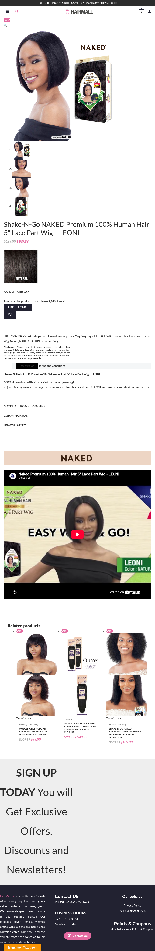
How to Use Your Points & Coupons (132, 929)
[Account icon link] (149, 11)
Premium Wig (50, 341)
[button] (17, 11)
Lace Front (136, 336)
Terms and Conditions (132, 910)
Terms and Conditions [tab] (52, 365)
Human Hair (120, 336)
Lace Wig (74, 336)
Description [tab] (27, 365)
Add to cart (18, 307)
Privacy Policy (132, 905)
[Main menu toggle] (7, 11)
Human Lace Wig (57, 336)
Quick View (36, 717)
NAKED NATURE (30, 341)
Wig (84, 336)
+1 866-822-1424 (77, 902)
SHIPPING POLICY (108, 3)
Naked (14, 341)
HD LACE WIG (103, 336)
